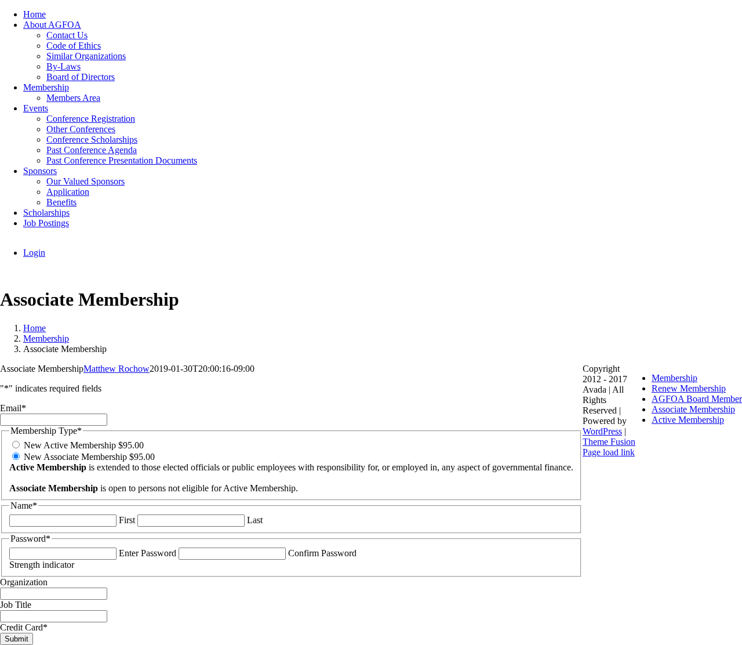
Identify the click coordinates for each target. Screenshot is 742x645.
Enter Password (147, 553)
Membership (674, 378)
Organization (24, 582)
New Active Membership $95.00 (84, 445)
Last (255, 520)
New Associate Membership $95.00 (89, 457)
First (127, 520)
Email (13, 408)
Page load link (609, 452)
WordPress (602, 431)
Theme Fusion (609, 442)
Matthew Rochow (116, 369)
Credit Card (24, 627)
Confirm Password (322, 553)
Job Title (15, 605)
